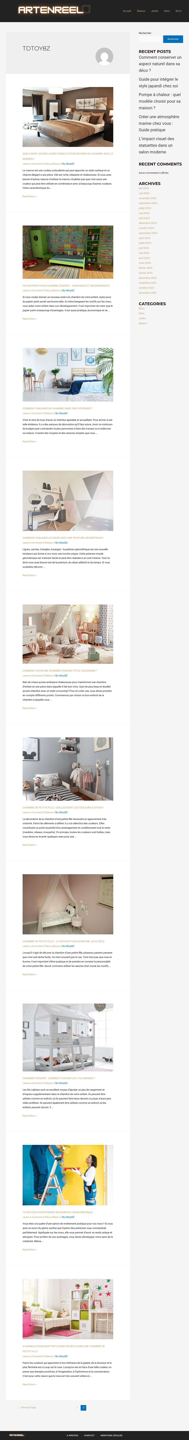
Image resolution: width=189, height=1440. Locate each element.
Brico (179, 10)
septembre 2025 (148, 203)
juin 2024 (144, 247)
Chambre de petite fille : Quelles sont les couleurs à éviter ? (63, 807)
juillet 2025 (145, 208)
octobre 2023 (146, 287)
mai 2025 (144, 213)
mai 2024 (144, 252)
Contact (89, 1435)
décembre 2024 (148, 223)
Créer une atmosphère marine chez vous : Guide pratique (159, 123)
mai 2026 (144, 193)
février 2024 (145, 267)
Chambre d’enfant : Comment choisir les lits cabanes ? (59, 1078)
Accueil (127, 10)
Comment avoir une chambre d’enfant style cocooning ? (60, 670)
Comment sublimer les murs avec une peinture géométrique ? (63, 537)
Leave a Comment (33, 163)
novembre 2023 (148, 282)
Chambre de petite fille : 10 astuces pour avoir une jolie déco (63, 941)
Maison (141, 10)
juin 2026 (144, 188)
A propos (72, 1435)
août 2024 (144, 238)
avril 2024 (144, 257)
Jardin (154, 10)
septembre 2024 (148, 233)
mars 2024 (145, 262)
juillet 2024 (145, 242)
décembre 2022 (148, 292)
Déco (167, 10)
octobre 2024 (146, 228)
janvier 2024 (146, 272)
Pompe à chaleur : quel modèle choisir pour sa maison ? (160, 101)
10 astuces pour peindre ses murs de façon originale (58, 1212)
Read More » (29, 196)
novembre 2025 (148, 198)
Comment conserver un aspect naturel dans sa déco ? (160, 64)
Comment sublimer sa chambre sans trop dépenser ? (57, 408)
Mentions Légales (111, 1435)
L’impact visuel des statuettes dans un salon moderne (156, 145)
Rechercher (145, 33)
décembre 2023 (148, 277)
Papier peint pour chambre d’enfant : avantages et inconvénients (66, 285)
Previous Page (27, 1407)
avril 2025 (144, 218)
